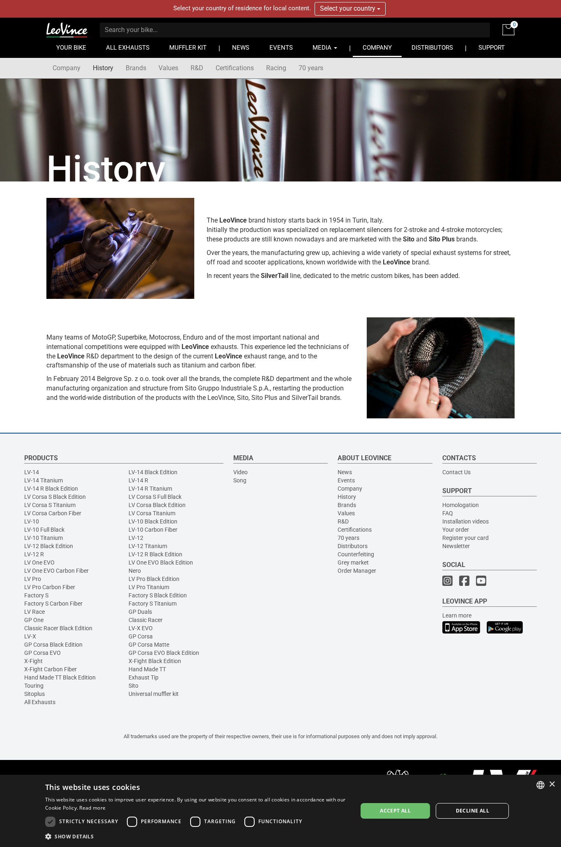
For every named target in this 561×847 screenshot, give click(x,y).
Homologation (460, 505)
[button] (196, 836)
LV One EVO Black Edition (161, 562)
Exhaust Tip (144, 677)
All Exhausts (39, 702)
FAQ (447, 513)
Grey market (353, 562)
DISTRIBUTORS (432, 47)
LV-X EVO (141, 628)
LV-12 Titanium (148, 546)
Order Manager (357, 570)
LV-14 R (138, 480)
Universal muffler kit (154, 694)
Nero (135, 570)
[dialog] (280, 811)
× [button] (552, 784)
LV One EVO (39, 562)
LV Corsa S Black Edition (55, 497)
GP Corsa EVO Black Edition (164, 653)
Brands (136, 68)
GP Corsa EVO (42, 653)
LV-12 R (34, 554)
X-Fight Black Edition (155, 661)
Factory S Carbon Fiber (53, 603)
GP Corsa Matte (149, 644)
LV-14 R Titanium (150, 488)
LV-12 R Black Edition (155, 554)
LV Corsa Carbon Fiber (52, 513)
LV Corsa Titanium (152, 513)
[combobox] (540, 785)
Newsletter (456, 546)
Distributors (353, 546)
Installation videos (465, 521)
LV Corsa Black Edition (157, 505)
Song (239, 480)
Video (240, 472)
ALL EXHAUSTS (127, 47)
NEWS (240, 47)
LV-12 (136, 538)
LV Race (34, 611)
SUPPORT (491, 47)
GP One (34, 620)
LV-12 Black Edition (48, 546)
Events (346, 480)
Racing (276, 68)
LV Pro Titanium (149, 587)
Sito (133, 685)
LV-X (30, 636)
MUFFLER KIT (188, 47)
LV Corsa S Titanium (50, 505)
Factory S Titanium (153, 603)
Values (168, 68)
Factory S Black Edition (158, 595)
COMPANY (377, 47)
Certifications (235, 68)
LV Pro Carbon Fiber (49, 587)
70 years (311, 68)
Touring (34, 685)
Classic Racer (146, 620)
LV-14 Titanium (43, 480)
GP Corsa (141, 636)
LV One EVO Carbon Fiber (56, 570)
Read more (92, 807)
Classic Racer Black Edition (58, 628)
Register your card (465, 538)
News (345, 472)
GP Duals (140, 611)
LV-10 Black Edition (153, 521)
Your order (455, 529)
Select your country (348, 8)
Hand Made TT (147, 669)
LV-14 (31, 472)
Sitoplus (34, 694)
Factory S (36, 595)
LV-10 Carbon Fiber (153, 529)
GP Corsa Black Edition (53, 644)
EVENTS (281, 47)
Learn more (456, 615)
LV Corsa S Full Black (155, 497)
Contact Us (456, 472)
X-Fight (33, 661)
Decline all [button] (472, 810)
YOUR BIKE (71, 47)
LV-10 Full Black (44, 529)
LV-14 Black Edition (153, 472)
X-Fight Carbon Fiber (50, 669)
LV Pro (32, 579)
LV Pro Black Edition (154, 579)
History (103, 68)
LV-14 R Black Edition (51, 488)
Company (66, 68)
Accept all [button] (395, 810)
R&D (197, 68)
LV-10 (31, 521)
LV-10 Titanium (43, 538)
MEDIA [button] (323, 47)
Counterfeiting (356, 554)
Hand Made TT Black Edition (60, 677)
